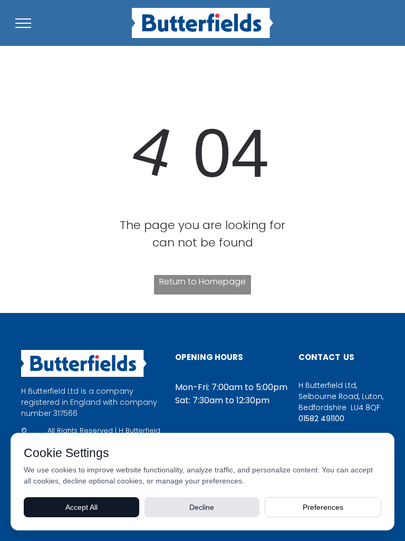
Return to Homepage (202, 282)
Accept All (81, 507)
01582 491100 (321, 418)
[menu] (23, 23)
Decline (201, 507)
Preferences (323, 507)
